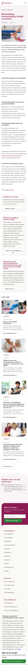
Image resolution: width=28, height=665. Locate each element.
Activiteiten (7, 560)
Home (3, 10)
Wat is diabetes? (8, 534)
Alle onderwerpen (9, 585)
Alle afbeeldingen (9, 592)
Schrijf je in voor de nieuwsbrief (13, 661)
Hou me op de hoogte (12, 520)
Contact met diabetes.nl (10, 607)
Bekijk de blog (9, 289)
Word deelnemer (9, 567)
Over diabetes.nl (8, 603)
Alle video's (7, 589)
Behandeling (7, 541)
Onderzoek (7, 549)
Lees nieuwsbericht (10, 333)
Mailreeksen (7, 552)
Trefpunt (6, 563)
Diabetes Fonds (9, 190)
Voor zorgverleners (9, 581)
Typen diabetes (8, 538)
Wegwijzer (7, 556)
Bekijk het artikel (10, 208)
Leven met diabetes (9, 545)
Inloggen (6, 571)
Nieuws (9, 10)
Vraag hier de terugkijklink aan (13, 251)
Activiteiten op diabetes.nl (11, 610)
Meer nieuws (7, 466)
